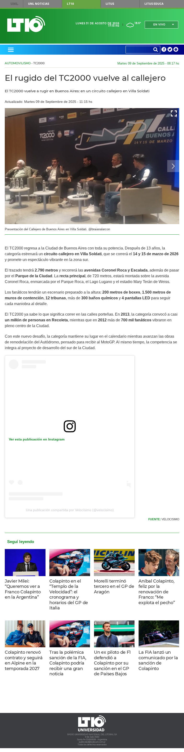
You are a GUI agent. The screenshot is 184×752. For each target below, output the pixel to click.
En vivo (159, 24)
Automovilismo (18, 63)
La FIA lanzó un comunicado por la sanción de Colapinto (158, 660)
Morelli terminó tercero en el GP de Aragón (114, 586)
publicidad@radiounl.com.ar (92, 742)
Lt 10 (26, 24)
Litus (110, 4)
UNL (14, 4)
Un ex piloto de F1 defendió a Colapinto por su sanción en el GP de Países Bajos (112, 663)
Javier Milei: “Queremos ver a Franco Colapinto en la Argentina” (22, 589)
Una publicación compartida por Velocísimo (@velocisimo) (70, 510)
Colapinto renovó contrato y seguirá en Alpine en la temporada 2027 (24, 660)
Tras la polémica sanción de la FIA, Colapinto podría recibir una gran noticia (67, 663)
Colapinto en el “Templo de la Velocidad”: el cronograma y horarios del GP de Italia (68, 594)
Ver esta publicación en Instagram (36, 439)
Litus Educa (153, 4)
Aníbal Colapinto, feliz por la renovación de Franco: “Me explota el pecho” (156, 591)
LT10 (70, 4)
